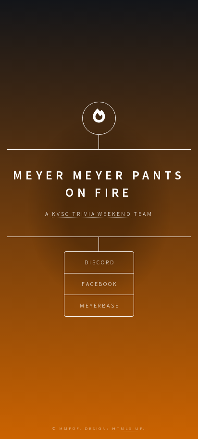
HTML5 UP (127, 428)
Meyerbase (100, 305)
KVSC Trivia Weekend (91, 213)
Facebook (100, 283)
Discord (100, 262)
